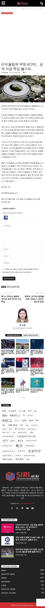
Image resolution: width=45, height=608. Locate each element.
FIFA (30, 411)
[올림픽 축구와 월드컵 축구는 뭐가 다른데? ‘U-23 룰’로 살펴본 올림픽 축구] (8, 383)
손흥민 (32, 432)
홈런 (28, 459)
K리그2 (17, 420)
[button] (22, 218)
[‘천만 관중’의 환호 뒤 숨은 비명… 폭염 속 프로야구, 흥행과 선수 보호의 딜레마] (7, 540)
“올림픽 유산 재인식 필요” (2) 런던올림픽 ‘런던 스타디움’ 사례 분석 (36, 352)
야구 (5, 440)
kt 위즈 (30, 415)
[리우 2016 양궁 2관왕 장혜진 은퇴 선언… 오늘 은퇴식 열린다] (22, 344)
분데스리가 (6, 432)
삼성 (13, 432)
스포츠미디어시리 (26, 436)
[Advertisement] (22, 38)
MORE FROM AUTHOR (31, 335)
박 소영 (5, 72)
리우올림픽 (10, 287)
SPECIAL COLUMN (8, 593)
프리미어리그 (7, 455)
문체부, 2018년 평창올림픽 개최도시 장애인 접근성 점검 (34, 299)
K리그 (7, 421)
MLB (31, 420)
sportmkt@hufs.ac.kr (27, 503)
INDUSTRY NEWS (8, 574)
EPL (4, 411)
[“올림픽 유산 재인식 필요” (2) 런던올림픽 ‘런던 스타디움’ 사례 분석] (37, 344)
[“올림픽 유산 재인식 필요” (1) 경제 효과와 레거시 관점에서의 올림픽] (8, 363)
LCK (24, 420)
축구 (19, 446)
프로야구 (34, 451)
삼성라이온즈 (22, 432)
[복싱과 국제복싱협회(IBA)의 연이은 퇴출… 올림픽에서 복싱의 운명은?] (8, 344)
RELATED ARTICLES (13, 335)
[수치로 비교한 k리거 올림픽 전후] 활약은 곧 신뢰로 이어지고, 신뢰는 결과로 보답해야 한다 (37, 372)
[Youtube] (32, 508)
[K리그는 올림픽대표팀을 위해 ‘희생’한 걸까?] (22, 363)
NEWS (3, 570)
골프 (27, 425)
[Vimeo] (22, 508)
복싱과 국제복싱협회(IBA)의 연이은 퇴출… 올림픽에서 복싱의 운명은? (7, 352)
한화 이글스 (7, 459)
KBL (35, 411)
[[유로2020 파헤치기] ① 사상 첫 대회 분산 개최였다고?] (37, 383)
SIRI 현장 (12, 425)
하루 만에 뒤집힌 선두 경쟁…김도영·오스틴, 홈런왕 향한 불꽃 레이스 (29, 550)
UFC (21, 425)
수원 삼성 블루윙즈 (8, 436)
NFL (4, 425)
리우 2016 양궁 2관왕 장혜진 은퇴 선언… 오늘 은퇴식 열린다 (22, 351)
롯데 (10, 429)
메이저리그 (32, 429)
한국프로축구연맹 (29, 455)
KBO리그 (15, 415)
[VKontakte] (27, 508)
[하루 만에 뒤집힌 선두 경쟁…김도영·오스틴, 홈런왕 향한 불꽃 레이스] (7, 552)
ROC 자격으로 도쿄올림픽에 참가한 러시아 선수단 (22, 390)
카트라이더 (30, 446)
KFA (24, 415)
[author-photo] (22, 315)
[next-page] (24, 397)
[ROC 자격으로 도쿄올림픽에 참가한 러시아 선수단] (22, 383)
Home (3, 9)
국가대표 (34, 425)
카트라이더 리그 (8, 451)
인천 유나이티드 (31, 440)
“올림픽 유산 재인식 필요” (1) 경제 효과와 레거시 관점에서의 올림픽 (7, 371)
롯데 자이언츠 (20, 429)
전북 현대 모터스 (7, 446)
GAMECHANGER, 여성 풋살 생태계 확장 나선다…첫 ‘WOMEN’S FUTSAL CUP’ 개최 (29, 527)
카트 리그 (21, 451)
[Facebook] (12, 508)
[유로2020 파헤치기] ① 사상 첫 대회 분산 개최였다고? (36, 390)
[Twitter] (17, 508)
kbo (4, 415)
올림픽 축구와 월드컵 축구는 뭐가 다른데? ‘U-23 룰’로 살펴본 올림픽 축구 (7, 391)
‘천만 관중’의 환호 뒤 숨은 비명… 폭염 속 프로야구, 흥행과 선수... (29, 538)
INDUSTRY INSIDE (12, 9)
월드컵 (20, 441)
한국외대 (18, 455)
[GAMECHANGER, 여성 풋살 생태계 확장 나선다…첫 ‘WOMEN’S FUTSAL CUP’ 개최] (7, 528)
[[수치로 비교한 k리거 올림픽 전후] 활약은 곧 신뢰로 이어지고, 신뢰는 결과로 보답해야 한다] (37, 363)
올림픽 (17, 287)
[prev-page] (21, 397)
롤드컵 (4, 429)
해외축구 (20, 459)
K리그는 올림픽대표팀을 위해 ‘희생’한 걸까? (22, 370)
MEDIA (3, 578)
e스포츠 (12, 411)
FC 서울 (22, 411)
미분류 (3, 585)
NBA (37, 420)
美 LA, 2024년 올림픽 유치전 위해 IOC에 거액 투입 (11, 299)
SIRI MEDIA (5, 582)
